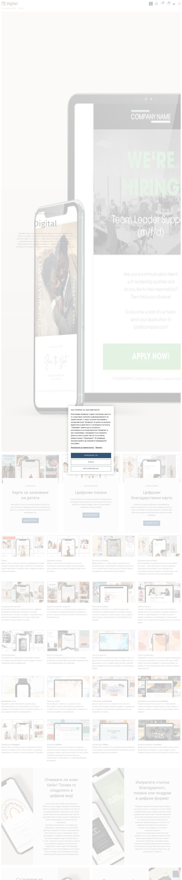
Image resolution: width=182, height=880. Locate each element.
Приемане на (91, 455)
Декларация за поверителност (82, 447)
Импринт (99, 447)
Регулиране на (91, 469)
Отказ (91, 462)
